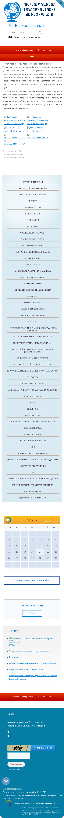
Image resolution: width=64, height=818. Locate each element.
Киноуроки (32, 409)
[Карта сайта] (10, 25)
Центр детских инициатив (32, 441)
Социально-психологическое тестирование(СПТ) (32, 390)
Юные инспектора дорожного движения (32, 485)
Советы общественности (32, 233)
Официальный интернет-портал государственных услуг (29, 651)
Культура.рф (13, 657)
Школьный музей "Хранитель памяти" (33, 365)
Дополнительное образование (33, 453)
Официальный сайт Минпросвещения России (26, 669)
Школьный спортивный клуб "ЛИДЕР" (32, 290)
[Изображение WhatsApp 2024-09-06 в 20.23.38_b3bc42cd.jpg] (14, 124)
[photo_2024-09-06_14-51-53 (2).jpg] (14, 131)
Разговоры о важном (32, 384)
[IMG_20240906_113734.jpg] (14, 137)
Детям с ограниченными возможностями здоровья (32, 479)
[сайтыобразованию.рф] (59, 4)
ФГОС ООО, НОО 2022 (33, 396)
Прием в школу (32, 214)
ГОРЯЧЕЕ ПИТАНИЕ (32, 303)
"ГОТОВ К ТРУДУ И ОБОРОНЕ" (33, 315)
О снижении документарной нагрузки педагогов (32, 460)
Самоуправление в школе (33, 246)
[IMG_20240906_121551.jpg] (37, 137)
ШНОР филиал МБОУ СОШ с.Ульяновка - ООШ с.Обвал (32, 371)
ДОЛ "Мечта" (33, 377)
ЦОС (33, 447)
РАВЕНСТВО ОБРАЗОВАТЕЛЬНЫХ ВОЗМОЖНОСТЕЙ (33, 422)
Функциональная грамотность (32, 358)
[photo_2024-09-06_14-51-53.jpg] (37, 131)
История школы (33, 207)
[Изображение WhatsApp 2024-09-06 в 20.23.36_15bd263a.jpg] (37, 124)
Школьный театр (33, 415)
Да (11, 732)
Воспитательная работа (33, 239)
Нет (11, 736)
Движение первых (33, 428)
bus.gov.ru (32, 296)
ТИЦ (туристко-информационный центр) (32, 337)
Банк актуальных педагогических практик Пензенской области (32, 663)
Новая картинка (42, 748)
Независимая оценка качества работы (40, 638)
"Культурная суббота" (33, 284)
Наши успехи (33, 220)
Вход (32, 613)
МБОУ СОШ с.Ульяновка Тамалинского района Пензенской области (39, 10)
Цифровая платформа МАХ (32, 498)
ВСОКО (33, 403)
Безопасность (33, 265)
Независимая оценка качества (31, 580)
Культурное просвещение (33, 466)
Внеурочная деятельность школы (33, 252)
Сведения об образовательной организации (32, 50)
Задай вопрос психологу (33, 277)
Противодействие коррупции (32, 188)
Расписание (33, 227)
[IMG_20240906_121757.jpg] (14, 144)
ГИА (33, 472)
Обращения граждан (33, 182)
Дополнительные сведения (32, 195)
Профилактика (32, 258)
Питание (32, 201)
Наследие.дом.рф (32, 491)
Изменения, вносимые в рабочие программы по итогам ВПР (33, 329)
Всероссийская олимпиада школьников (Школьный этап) (32, 350)
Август (54, 518)
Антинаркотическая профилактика (33, 271)
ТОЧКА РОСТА (32, 322)
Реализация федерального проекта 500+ (32, 343)
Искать (40, 32)
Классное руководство (32, 309)
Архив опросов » (13, 770)
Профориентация (32, 434)
